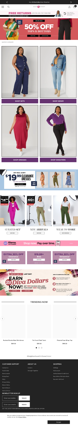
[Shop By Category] (39, 42)
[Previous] (7, 2)
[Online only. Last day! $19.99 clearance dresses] (39, 179)
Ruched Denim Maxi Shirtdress (13, 340)
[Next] (71, 2)
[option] (39, 2)
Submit (24, 398)
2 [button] (39, 347)
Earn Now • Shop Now (39, 2)
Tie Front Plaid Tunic (39, 340)
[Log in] (69, 7)
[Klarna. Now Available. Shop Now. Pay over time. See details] (39, 243)
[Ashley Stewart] (20, 74)
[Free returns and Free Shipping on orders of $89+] (39, 13)
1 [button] (36, 347)
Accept (58, 422)
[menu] (3, 7)
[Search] (8, 7)
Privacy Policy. (22, 417)
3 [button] (41, 347)
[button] (2, 318)
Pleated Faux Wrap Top (64, 340)
